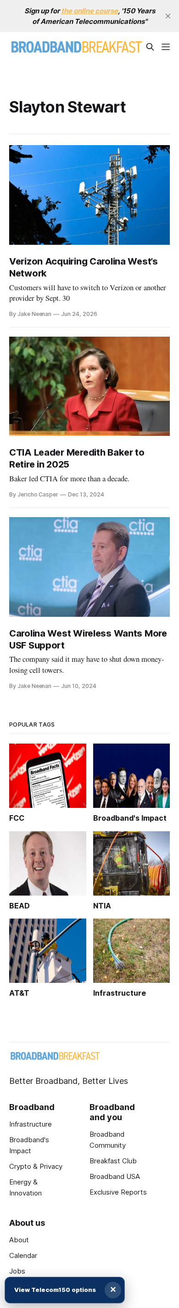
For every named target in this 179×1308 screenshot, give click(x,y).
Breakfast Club (113, 1160)
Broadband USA (115, 1176)
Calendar (23, 1255)
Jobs (17, 1271)
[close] (168, 16)
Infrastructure (30, 1124)
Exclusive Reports (118, 1192)
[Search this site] (150, 46)
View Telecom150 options (55, 1289)
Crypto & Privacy (35, 1166)
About (19, 1239)
